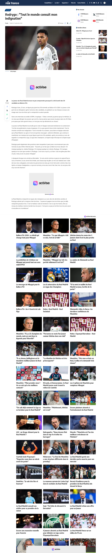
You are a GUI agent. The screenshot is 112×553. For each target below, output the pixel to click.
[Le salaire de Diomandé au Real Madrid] (103, 56)
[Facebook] (90, 3)
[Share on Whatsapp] (7, 114)
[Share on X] (67, 23)
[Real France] (15, 3)
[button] (87, 3)
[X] (92, 3)
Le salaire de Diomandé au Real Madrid (85, 54)
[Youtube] (99, 21)
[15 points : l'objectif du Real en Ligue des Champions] (103, 41)
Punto (6, 23)
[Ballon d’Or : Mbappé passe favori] (103, 33)
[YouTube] (94, 3)
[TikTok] (98, 3)
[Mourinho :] (103, 48)
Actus (8, 10)
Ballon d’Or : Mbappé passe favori (84, 31)
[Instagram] (96, 3)
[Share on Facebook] (65, 23)
